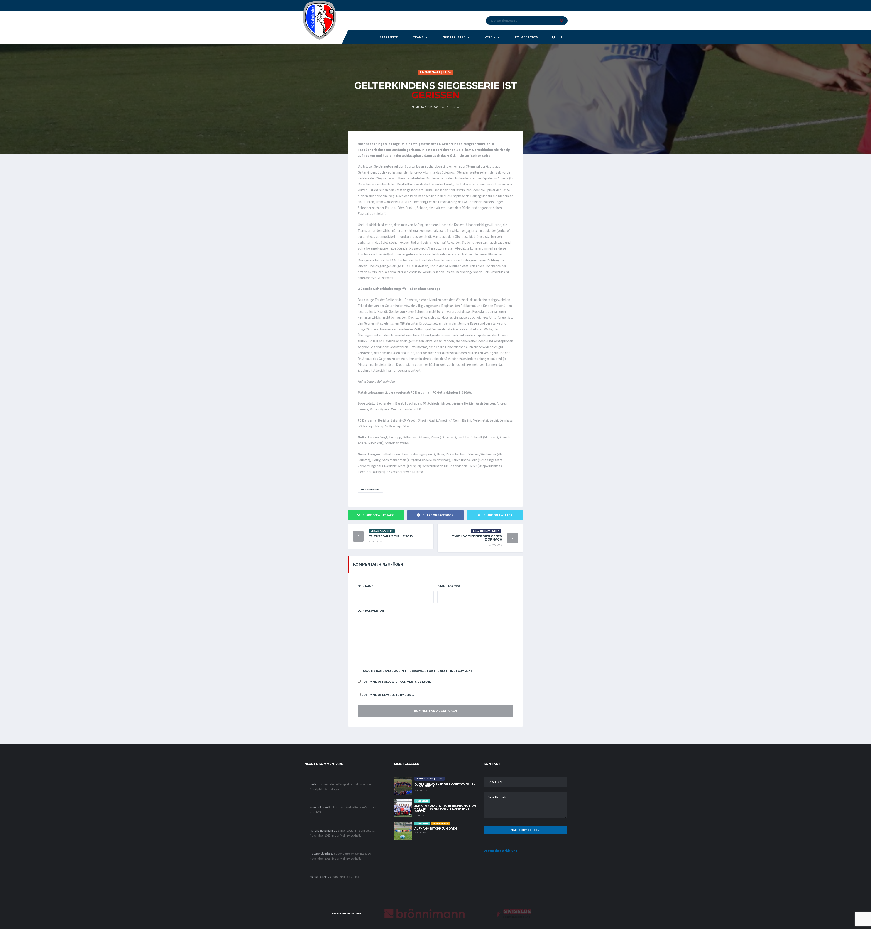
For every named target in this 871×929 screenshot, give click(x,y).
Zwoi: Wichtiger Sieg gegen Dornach (477, 537)
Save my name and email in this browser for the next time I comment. (418, 670)
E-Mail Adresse (449, 586)
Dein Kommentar (371, 610)
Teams (418, 37)
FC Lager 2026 (526, 37)
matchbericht (370, 489)
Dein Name (365, 586)
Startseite (388, 37)
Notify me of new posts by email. (387, 694)
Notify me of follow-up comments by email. (396, 681)
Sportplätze (454, 37)
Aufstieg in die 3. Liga (345, 877)
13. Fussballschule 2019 (391, 536)
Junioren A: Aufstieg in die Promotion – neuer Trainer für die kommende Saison (445, 808)
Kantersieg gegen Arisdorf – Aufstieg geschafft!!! (444, 785)
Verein (490, 37)
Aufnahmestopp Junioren (435, 828)
